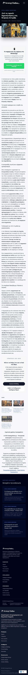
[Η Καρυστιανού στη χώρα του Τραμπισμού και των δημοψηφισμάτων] (18, 403)
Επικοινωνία (5, 570)
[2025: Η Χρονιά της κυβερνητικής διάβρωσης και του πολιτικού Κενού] (7, 403)
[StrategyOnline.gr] (8, 611)
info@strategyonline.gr (8, 588)
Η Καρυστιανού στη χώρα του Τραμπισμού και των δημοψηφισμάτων (18, 410)
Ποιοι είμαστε (6, 568)
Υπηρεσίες (5, 566)
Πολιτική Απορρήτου (5, 604)
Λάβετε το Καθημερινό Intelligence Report (14, 389)
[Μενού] (24, 3)
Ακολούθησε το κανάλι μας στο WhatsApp (14, 65)
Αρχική (4, 564)
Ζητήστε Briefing (14, 384)
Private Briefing (6, 579)
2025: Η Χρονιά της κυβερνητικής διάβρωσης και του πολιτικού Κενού (7, 410)
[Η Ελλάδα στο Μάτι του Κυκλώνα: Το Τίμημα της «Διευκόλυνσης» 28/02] (7, 419)
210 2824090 (6, 590)
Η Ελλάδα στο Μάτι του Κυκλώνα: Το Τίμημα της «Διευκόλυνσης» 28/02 (6, 425)
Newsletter (5, 581)
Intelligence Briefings (7, 577)
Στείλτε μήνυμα (6, 592)
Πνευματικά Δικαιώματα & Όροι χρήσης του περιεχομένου (16, 604)
